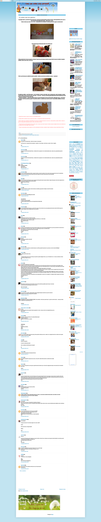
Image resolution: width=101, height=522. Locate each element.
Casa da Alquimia (72, 225)
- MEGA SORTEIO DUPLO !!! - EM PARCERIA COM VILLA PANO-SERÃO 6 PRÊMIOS (78, 68)
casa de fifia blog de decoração (74, 259)
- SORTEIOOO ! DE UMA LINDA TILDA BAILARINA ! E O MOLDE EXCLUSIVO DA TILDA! (78, 91)
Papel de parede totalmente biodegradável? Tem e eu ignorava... (78, 272)
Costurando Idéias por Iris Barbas (75, 276)
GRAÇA (22, 178)
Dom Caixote (72, 297)
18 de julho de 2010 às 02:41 (25, 321)
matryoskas (70, 160)
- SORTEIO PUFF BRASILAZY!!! (79, 75)
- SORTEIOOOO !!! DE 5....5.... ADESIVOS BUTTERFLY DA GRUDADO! (78, 52)
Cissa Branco (22, 372)
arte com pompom (78, 146)
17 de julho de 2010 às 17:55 (24, 184)
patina (77, 166)
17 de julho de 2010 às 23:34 (25, 312)
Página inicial (42, 489)
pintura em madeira (77, 167)
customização (73, 158)
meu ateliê (81, 160)
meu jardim (78, 160)
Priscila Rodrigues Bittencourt (25, 163)
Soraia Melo (22, 315)
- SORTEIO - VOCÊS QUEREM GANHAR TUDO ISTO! (78, 60)
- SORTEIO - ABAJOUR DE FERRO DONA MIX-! (78, 44)
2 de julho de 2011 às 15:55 (24, 451)
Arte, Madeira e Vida (73, 331)
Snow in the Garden (77, 346)
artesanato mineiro (79, 151)
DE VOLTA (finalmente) (78, 298)
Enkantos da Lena (72, 232)
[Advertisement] (42, 480)
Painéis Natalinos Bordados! (77, 278)
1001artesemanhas (23, 393)
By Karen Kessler (72, 304)
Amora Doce (72, 249)
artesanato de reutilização (76, 151)
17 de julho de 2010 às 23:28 (25, 304)
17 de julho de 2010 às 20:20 (25, 249)
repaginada (81, 168)
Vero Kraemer (23, 409)
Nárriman (22, 252)
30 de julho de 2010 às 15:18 (25, 431)
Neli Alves (22, 351)
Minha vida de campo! (73, 195)
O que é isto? (73, 364)
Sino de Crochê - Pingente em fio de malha (78, 326)
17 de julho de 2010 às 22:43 (25, 295)
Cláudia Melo (23, 281)
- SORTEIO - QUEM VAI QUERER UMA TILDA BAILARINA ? (78, 83)
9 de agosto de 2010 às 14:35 (25, 443)
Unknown (22, 357)
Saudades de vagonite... (73, 268)
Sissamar (22, 226)
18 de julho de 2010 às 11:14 (24, 354)
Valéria (22, 215)
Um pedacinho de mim (73, 202)
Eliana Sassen (23, 446)
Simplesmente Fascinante (73, 218)
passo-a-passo (72, 166)
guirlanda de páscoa (79, 159)
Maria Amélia (23, 333)
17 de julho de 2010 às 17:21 (24, 153)
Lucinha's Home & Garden (73, 318)
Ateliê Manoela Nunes (24, 419)
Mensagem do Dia (77, 291)
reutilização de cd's (79, 169)
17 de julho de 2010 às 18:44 (25, 212)
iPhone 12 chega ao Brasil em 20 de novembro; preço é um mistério (75, 247)
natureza (81, 165)
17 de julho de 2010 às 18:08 (25, 190)
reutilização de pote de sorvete (73, 172)
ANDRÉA (22, 454)
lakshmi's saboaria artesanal (25, 307)
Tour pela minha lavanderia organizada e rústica (78, 197)
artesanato (71, 149)
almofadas (70, 145)
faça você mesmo (79, 158)
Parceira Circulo (80, 144)
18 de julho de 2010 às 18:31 (24, 396)
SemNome (78, 126)
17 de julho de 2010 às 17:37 (24, 168)
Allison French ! (23, 298)
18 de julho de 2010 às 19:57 (25, 416)
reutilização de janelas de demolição (77, 171)
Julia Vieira (22, 435)
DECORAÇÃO (78, 143)
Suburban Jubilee (72, 345)
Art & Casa (72, 204)
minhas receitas (74, 163)
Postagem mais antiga (62, 489)
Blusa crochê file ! (77, 212)
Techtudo (71, 245)
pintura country (80, 166)
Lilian (22, 339)
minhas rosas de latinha (74, 164)
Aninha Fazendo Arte (24, 400)
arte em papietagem (79, 147)
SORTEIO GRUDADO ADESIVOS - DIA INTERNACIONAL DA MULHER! (79, 116)
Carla (22, 187)
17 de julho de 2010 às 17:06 (25, 146)
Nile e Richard (23, 384)
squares (78, 172)
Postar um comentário (23, 470)
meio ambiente (75, 160)
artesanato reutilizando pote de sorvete (74, 152)
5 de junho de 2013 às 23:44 (25, 468)
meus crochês (76, 161)
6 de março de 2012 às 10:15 (24, 462)
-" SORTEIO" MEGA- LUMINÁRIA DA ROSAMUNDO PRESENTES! (78, 99)
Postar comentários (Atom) (24, 490)
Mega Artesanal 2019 (78, 305)
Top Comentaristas (74, 126)
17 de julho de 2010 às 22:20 (25, 288)
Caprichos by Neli (72, 311)
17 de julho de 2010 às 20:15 (25, 243)
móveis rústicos (77, 165)
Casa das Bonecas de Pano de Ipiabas (75, 283)
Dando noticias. (77, 339)
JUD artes (71, 211)
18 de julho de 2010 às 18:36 (25, 406)
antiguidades (74, 145)
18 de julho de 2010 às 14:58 (25, 369)
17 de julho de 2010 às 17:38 (25, 175)
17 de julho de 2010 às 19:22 (24, 223)
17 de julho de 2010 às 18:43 (25, 203)
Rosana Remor (23, 246)
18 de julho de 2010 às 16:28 (25, 381)
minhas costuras (77, 162)
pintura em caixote (71, 167)
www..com (72, 354)
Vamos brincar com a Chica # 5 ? (78, 319)
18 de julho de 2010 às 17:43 (25, 390)
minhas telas (79, 164)
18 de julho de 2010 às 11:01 (24, 348)
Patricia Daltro (23, 149)
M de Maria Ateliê (72, 252)
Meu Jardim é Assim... (73, 338)
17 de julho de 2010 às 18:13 (24, 195)
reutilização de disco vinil (72, 170)
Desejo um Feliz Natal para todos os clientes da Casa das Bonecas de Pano (78, 285)
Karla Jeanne (23, 291)
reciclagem (76, 168)
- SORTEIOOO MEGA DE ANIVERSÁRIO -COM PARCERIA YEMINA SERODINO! (78, 108)
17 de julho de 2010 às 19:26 (24, 233)
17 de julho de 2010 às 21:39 (24, 278)
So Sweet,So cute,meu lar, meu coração (75, 290)
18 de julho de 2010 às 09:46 (25, 336)
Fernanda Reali (23, 206)
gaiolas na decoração (72, 159)
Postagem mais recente (22, 489)
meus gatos (81, 161)
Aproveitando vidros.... (78, 219)
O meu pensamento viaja (73, 239)
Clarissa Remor (23, 193)
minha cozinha (71, 162)
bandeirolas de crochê (76, 154)
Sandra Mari (22, 465)
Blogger (52, 514)
